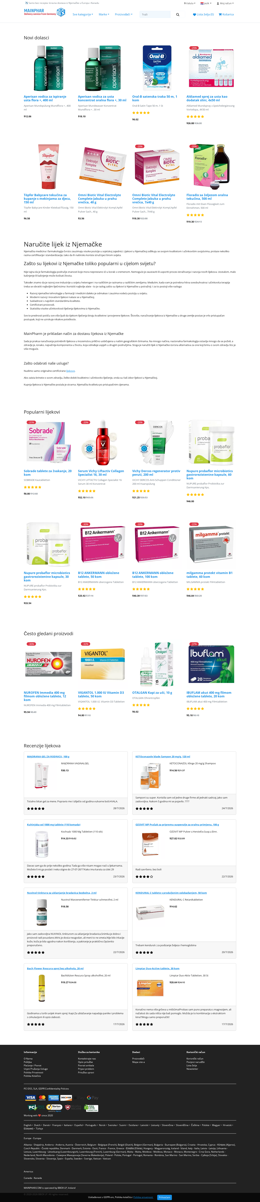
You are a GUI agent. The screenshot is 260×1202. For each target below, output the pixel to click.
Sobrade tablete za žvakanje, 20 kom (48, 473)
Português (90, 1125)
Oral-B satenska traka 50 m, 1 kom (154, 98)
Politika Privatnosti (33, 1072)
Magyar (216, 1125)
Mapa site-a (138, 1062)
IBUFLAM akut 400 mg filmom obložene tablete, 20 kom (209, 694)
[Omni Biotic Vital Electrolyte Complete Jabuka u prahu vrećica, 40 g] (103, 166)
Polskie (205, 1125)
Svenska (112, 1125)
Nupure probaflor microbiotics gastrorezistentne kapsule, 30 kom (47, 576)
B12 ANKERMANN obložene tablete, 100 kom (152, 575)
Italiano (68, 1125)
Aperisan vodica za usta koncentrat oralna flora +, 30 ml (102, 98)
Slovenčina (167, 1125)
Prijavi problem (86, 1068)
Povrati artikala (86, 1065)
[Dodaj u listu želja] (55, 124)
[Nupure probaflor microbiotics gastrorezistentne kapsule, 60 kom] (211, 442)
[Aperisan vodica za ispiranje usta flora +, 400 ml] (48, 68)
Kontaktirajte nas (87, 1058)
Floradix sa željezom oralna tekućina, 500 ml (207, 197)
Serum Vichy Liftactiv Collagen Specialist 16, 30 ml (101, 473)
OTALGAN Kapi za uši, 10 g (152, 693)
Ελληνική (28, 1128)
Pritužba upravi (86, 1072)
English (27, 1125)
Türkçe (39, 1128)
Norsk (102, 1125)
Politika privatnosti (143, 1197)
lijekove (70, 371)
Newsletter (192, 1068)
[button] (225, 3)
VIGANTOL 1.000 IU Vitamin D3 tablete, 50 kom (101, 694)
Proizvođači (122, 14)
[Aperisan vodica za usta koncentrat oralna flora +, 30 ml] (103, 68)
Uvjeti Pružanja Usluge (36, 1068)
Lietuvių (155, 1125)
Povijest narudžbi (196, 1062)
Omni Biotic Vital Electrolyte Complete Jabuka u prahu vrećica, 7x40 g (153, 198)
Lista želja (192, 1065)
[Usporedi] (67, 124)
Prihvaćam (164, 1197)
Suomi (122, 1125)
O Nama (28, 1058)
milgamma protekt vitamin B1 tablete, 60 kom (210, 575)
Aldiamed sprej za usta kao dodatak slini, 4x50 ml (207, 98)
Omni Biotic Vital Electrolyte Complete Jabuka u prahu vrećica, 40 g (99, 198)
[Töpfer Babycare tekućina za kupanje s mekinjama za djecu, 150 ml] (48, 166)
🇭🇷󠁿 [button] (204, 3)
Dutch (37, 1125)
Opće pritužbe (85, 1062)
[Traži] (177, 14)
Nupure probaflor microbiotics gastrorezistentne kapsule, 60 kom (210, 474)
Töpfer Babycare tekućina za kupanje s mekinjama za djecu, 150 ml (47, 198)
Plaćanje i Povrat (32, 1065)
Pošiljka (28, 1062)
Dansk (46, 1125)
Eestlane (133, 1125)
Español (78, 1125)
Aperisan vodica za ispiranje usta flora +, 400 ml (45, 98)
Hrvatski (227, 1125)
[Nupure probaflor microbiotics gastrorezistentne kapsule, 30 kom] (48, 544)
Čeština (195, 1125)
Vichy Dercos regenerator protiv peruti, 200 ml (156, 473)
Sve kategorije (82, 14)
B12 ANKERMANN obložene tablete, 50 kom (98, 575)
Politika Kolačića (32, 1076)
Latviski (144, 1125)
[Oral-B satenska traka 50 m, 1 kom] (157, 68)
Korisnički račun (195, 1058)
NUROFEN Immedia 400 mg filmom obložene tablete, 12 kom (45, 696)
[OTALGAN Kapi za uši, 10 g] (157, 664)
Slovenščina (182, 1125)
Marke (103, 14)
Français (56, 1125)
